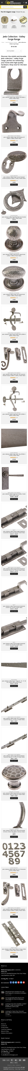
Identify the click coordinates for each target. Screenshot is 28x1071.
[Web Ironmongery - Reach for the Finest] (13, 2)
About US (9, 1065)
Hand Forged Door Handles (11, 42)
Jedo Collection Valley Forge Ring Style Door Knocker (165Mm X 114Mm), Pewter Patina (14, 217)
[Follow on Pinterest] (18, 982)
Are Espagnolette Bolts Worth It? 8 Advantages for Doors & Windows (14, 998)
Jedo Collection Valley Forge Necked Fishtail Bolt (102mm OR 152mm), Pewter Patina (14, 607)
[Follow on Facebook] (11, 982)
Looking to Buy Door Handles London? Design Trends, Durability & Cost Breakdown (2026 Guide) (15, 1005)
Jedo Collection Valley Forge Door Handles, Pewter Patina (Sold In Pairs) (14, 494)
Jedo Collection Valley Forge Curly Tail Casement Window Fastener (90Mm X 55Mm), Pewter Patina (14, 375)
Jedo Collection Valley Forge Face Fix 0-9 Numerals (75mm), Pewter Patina (14, 870)
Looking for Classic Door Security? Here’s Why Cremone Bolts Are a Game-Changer (16, 1013)
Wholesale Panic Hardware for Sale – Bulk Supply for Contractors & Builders (15, 992)
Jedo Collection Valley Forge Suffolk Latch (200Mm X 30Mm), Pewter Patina (14, 335)
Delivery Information (6, 1033)
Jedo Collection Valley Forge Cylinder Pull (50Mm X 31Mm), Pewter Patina (14, 98)
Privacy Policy (4, 1027)
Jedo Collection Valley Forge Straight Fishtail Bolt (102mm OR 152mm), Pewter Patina (14, 644)
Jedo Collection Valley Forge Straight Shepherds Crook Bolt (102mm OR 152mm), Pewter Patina (14, 532)
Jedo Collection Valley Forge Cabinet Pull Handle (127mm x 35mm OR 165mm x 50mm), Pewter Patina (14, 832)
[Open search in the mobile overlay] (23, 2)
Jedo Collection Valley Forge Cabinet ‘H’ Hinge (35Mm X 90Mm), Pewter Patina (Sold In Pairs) (14, 949)
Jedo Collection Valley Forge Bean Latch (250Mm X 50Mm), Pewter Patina (14, 415)
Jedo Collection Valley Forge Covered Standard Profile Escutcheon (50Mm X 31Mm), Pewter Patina (14, 177)
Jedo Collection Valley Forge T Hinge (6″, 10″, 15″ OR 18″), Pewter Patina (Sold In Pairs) (14, 681)
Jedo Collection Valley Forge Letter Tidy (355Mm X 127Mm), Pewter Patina (14, 454)
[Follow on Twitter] (16, 982)
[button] (2, 2)
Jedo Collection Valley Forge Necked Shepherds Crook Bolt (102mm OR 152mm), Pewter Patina (14, 569)
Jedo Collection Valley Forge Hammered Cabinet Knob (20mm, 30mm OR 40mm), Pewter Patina (14, 794)
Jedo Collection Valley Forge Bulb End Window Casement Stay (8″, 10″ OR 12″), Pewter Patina (14, 756)
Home (3, 42)
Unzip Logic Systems (20, 1069)
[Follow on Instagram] (13, 982)
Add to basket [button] (14, 104)
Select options (14, 499)
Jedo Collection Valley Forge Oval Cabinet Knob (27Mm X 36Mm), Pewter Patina (14, 295)
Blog (14, 1065)
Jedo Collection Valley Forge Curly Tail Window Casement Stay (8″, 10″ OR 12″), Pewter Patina (14, 719)
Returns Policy (5, 1031)
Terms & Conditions (6, 1029)
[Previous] (1, 23)
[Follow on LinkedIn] (21, 982)
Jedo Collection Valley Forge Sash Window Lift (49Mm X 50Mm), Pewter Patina (14, 138)
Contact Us (4, 1025)
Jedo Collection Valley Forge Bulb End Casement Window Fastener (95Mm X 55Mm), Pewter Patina (14, 910)
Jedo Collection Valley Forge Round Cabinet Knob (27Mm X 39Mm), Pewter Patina (14, 255)
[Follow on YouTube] (24, 982)
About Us (3, 1024)
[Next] (26, 23)
